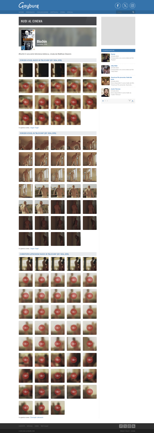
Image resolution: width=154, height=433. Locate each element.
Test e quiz (44, 426)
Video (37, 426)
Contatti (22, 426)
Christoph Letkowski (36, 417)
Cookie (133, 431)
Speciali (30, 426)
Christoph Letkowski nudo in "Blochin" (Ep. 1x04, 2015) (44, 254)
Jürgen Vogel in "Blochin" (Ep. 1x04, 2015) (38, 133)
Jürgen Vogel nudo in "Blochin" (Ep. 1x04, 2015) (41, 60)
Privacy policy (125, 431)
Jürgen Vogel (34, 128)
